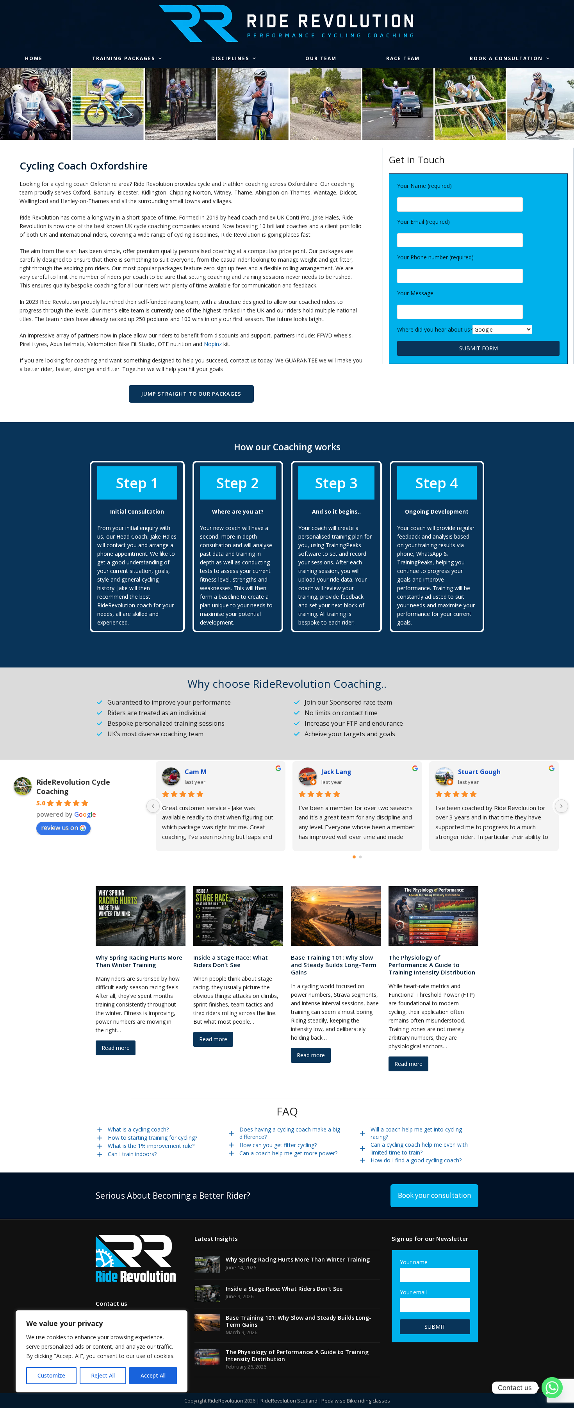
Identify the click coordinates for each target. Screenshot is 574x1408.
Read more (116, 1047)
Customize (51, 1375)
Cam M (196, 771)
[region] (101, 1351)
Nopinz (213, 344)
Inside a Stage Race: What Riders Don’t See (230, 961)
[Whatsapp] (552, 1387)
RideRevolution (225, 1400)
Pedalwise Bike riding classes (355, 1400)
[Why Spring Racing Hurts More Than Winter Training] (140, 915)
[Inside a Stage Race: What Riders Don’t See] (238, 915)
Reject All (103, 1375)
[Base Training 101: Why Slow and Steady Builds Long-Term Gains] (336, 915)
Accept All (153, 1375)
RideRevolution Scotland (288, 1400)
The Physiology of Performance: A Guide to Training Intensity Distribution (432, 964)
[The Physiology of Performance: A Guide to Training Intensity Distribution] (433, 915)
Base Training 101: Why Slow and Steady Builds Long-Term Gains (333, 964)
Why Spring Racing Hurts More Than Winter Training (139, 961)
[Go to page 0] (354, 856)
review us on (59, 827)
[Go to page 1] (360, 856)
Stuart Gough (479, 771)
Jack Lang (336, 771)
